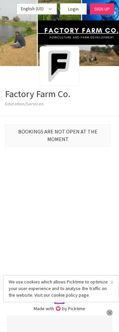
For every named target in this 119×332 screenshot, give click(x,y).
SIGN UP (102, 9)
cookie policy (64, 295)
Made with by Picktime (60, 309)
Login (73, 9)
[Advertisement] (59, 323)
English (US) (33, 9)
